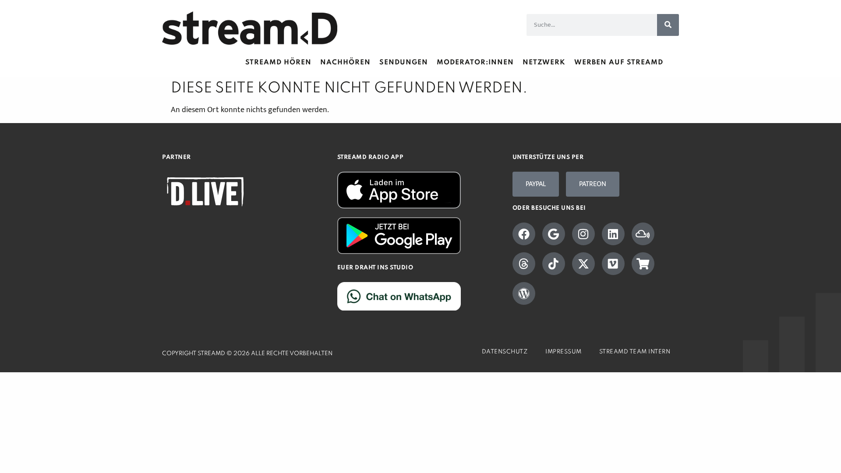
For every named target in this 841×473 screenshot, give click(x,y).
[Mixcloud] (643, 233)
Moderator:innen (475, 62)
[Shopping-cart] (643, 263)
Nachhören (345, 62)
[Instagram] (583, 233)
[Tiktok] (553, 263)
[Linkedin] (613, 233)
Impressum (563, 352)
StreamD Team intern (635, 352)
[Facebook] (523, 233)
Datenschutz (505, 352)
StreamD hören (278, 62)
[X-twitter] (583, 263)
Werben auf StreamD (618, 62)
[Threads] (523, 263)
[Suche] (668, 25)
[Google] (553, 233)
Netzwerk (544, 62)
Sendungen (403, 62)
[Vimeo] (613, 263)
